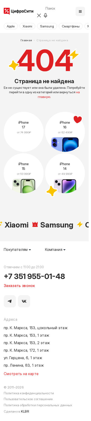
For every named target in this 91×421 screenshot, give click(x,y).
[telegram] (10, 301)
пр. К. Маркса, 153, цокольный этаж (36, 327)
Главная (26, 40)
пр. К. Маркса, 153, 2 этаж (27, 342)
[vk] (24, 301)
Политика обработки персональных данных (38, 405)
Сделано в (16, 411)
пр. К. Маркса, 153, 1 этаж (26, 335)
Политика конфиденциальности (29, 393)
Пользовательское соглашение (28, 399)
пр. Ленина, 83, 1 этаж (24, 365)
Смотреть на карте (21, 373)
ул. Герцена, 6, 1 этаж (23, 357)
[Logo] (18, 12)
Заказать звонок (19, 285)
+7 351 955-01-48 (34, 276)
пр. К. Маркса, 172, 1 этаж (26, 350)
